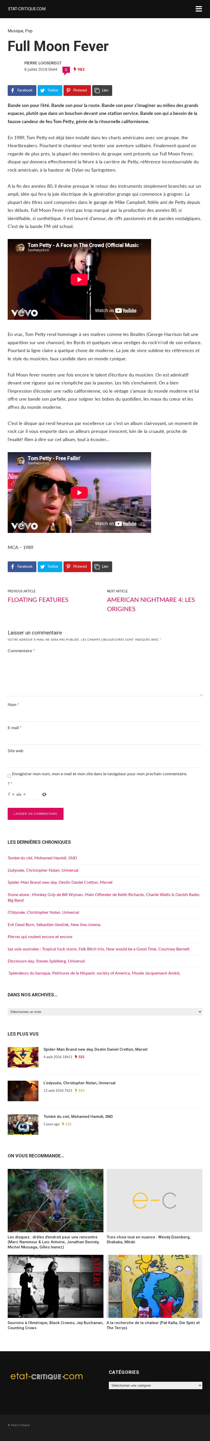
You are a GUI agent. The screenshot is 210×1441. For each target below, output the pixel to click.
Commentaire (21, 651)
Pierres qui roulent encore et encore (40, 937)
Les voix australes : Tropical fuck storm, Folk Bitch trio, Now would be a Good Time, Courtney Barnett (99, 949)
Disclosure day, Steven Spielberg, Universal (46, 961)
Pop (29, 30)
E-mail (15, 728)
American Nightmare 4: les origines (151, 604)
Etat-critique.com (27, 8)
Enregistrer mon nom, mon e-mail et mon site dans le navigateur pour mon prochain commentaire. (99, 774)
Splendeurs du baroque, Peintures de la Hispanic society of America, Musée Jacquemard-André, (94, 973)
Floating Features (38, 600)
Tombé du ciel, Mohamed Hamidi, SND (42, 858)
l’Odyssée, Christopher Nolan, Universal (43, 912)
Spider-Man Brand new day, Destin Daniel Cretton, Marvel (60, 882)
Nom (13, 705)
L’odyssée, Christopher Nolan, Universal (43, 870)
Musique (15, 30)
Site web (15, 751)
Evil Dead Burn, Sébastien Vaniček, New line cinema (54, 925)
